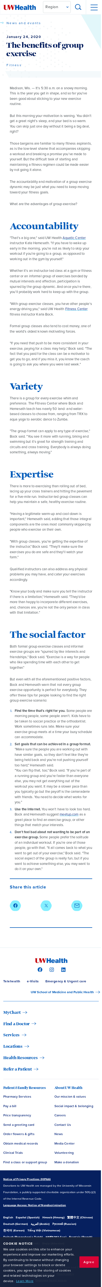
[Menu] (94, 7)
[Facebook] (39, 969)
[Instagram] (51, 969)
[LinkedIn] (63, 969)
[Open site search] (78, 7)
